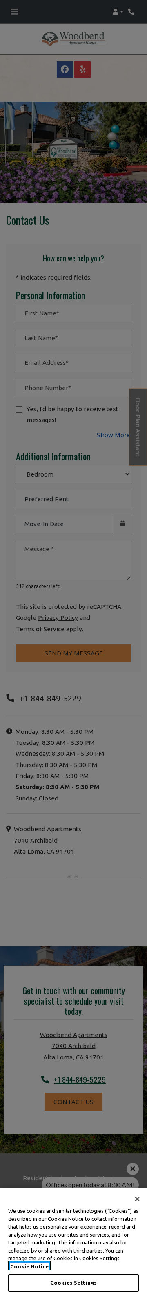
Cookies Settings (73, 1282)
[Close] (137, 1199)
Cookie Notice (29, 1266)
